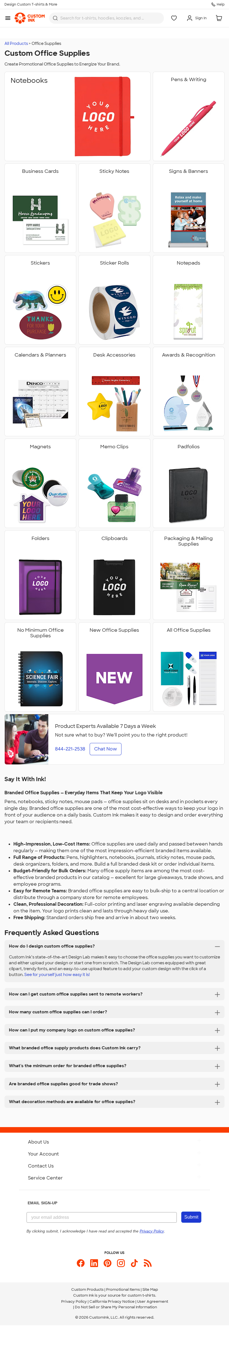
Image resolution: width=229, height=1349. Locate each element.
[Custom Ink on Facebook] (81, 1263)
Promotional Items (123, 1289)
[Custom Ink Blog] (148, 1263)
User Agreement (152, 1301)
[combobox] (106, 18)
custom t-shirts (141, 1295)
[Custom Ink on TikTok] (134, 1263)
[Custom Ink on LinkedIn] (94, 1263)
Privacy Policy (74, 1301)
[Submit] (55, 18)
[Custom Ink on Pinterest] (107, 1263)
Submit (191, 1217)
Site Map (150, 1289)
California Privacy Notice (112, 1301)
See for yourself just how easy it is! (57, 974)
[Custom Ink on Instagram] (121, 1263)
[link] (30, 18)
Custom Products (87, 1289)
